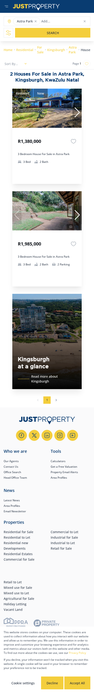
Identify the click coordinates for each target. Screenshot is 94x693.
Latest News (12, 500)
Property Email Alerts (64, 472)
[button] (35, 21)
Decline (52, 683)
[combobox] (59, 21)
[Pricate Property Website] (46, 623)
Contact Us (11, 467)
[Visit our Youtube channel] (72, 435)
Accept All (77, 683)
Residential (24, 50)
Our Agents (11, 461)
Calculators (58, 461)
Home (8, 50)
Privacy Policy (77, 653)
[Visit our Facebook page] (21, 435)
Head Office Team (15, 478)
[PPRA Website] (16, 624)
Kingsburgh (56, 50)
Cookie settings (23, 683)
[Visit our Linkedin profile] (47, 435)
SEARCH (53, 33)
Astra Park (73, 49)
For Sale (40, 49)
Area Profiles (59, 478)
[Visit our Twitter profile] (34, 435)
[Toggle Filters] (8, 33)
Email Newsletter (15, 511)
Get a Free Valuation (64, 467)
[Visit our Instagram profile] (59, 435)
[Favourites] (73, 141)
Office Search (12, 472)
